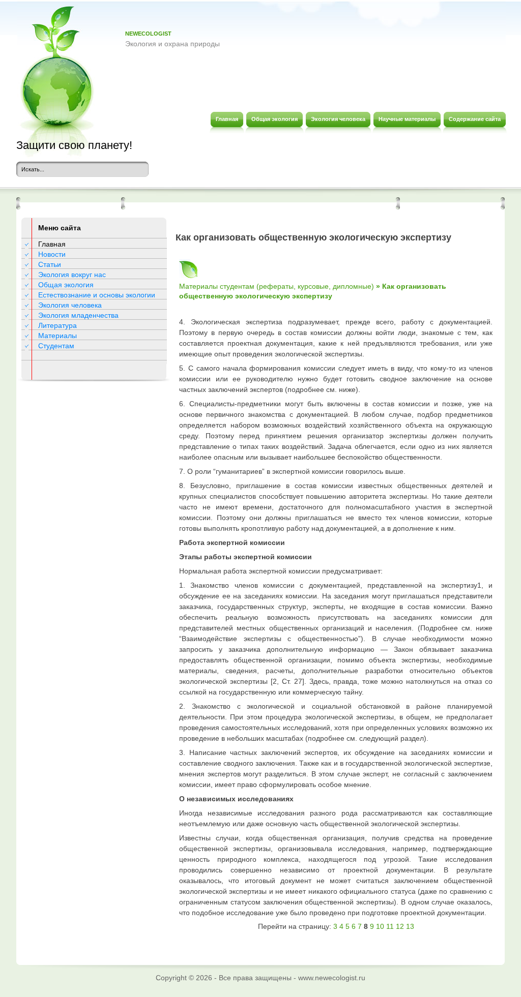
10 (380, 926)
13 (410, 926)
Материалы (57, 335)
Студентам (56, 346)
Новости (52, 254)
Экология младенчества (78, 315)
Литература (57, 325)
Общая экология (66, 285)
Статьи (49, 264)
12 (400, 926)
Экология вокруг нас (72, 274)
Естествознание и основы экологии (96, 295)
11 (390, 926)
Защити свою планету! (74, 145)
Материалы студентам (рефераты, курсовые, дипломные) (276, 286)
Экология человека (70, 305)
